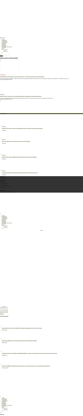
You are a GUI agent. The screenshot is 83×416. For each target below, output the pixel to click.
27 (6, 312)
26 (5, 312)
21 (7, 311)
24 (2, 312)
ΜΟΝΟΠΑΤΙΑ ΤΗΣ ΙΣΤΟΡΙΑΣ (7, 46)
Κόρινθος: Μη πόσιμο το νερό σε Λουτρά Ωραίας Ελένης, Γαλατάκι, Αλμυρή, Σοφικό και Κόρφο (22, 128)
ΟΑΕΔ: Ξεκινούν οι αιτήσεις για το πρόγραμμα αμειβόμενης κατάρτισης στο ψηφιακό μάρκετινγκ (20, 96)
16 (1, 311)
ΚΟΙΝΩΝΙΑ (4, 126)
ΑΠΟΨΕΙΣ (3, 44)
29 (0, 313)
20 (6, 311)
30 (1, 313)
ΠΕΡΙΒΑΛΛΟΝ (4, 40)
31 (2, 313)
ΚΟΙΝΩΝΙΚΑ (4, 43)
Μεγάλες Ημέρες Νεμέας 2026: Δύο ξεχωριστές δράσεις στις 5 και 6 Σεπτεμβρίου (19, 157)
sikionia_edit (3, 79)
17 (2, 311)
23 (1, 312)
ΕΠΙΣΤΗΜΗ (4, 222)
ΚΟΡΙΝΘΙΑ (4, 155)
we (2, 52)
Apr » (3, 314)
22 (0, 312)
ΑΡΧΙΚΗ (3, 39)
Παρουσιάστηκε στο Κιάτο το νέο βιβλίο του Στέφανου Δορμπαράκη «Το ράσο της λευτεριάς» (22, 328)
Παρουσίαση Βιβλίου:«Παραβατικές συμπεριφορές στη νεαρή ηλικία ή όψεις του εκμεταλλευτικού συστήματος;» (26, 366)
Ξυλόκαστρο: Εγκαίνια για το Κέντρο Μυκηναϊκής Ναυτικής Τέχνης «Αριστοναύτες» (20, 172)
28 (7, 312)
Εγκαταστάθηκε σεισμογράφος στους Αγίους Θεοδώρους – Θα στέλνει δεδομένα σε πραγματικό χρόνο (22, 76)
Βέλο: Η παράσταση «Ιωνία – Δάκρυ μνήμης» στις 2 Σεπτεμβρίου (16, 141)
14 (7, 310)
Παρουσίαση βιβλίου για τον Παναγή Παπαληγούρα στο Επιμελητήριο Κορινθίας (19, 340)
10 (2, 310)
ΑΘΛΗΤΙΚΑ (4, 47)
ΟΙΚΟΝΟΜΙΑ (4, 45)
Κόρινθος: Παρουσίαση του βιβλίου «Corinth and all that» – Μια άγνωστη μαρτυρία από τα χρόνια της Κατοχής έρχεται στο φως (29, 353)
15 (0, 311)
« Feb (1, 314)
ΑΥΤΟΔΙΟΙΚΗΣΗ (5, 42)
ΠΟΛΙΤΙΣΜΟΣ (4, 41)
